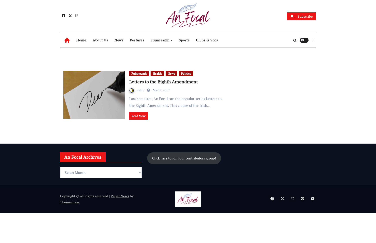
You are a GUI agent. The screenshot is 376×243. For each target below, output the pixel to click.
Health (157, 73)
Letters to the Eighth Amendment (163, 82)
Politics (186, 73)
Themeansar (69, 202)
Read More (138, 116)
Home (81, 40)
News (118, 40)
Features (137, 40)
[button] (313, 40)
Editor (141, 90)
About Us (100, 40)
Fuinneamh (160, 40)
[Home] (67, 40)
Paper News (120, 196)
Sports (184, 40)
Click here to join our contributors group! (184, 158)
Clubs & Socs (207, 40)
